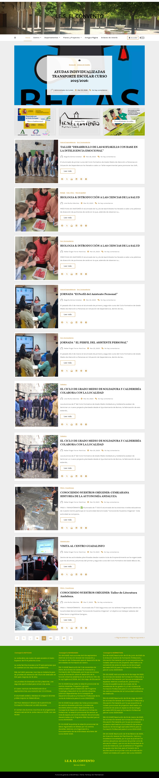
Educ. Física (70, 193)
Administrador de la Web (64, 90)
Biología (62, 193)
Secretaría (83, 65)
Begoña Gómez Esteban (73, 157)
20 (50, 638)
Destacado (75, 65)
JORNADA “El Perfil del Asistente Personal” (89, 294)
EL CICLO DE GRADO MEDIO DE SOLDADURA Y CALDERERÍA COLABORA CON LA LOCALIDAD (100, 391)
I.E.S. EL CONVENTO (79, 16)
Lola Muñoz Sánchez (72, 203)
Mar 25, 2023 (88, 203)
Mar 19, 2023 (95, 502)
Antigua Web (80, 121)
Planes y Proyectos (71, 38)
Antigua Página (91, 38)
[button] (15, 37)
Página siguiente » (137, 638)
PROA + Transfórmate (67, 488)
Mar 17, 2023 (88, 602)
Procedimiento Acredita (123, 121)
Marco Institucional (35, 121)
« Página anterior (121, 638)
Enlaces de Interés (109, 38)
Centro (36, 38)
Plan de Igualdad (80, 193)
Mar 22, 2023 (91, 300)
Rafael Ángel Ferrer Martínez (75, 252)
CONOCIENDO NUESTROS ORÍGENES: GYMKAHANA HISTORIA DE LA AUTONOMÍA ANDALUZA (94, 494)
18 (37, 638)
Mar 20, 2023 (88, 399)
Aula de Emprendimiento (68, 142)
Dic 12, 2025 (83, 90)
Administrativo (64, 541)
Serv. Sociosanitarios (83, 142)
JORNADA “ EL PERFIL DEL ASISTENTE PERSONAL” (94, 343)
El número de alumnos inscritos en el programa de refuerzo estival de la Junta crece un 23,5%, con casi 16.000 (35, 712)
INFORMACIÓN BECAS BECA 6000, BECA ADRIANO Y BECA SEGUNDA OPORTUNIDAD (79, 76)
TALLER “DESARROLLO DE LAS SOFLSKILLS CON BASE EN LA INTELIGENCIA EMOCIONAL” (99, 149)
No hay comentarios (99, 90)
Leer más (68, 171)
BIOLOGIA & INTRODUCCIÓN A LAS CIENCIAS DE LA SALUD (100, 197)
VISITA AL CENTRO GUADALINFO (82, 546)
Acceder (134, 38)
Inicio (27, 38)
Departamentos (51, 38)
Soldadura (63, 384)
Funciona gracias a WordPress (67, 775)
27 (64, 638)
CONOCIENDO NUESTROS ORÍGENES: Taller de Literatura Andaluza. (98, 594)
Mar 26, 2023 (91, 157)
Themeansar (99, 775)
